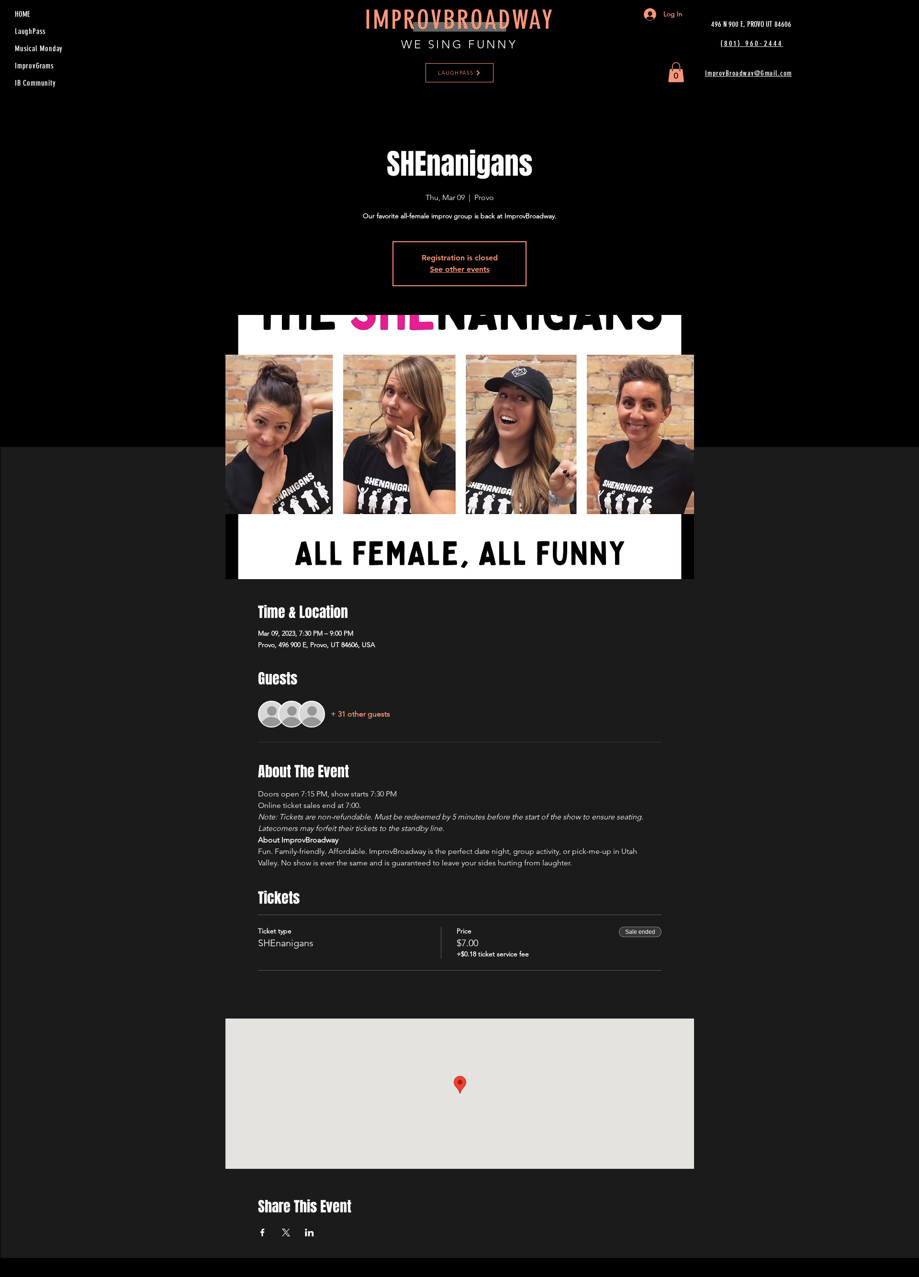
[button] (676, 72)
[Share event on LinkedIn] (309, 1232)
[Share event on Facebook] (262, 1232)
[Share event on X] (286, 1232)
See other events (460, 269)
